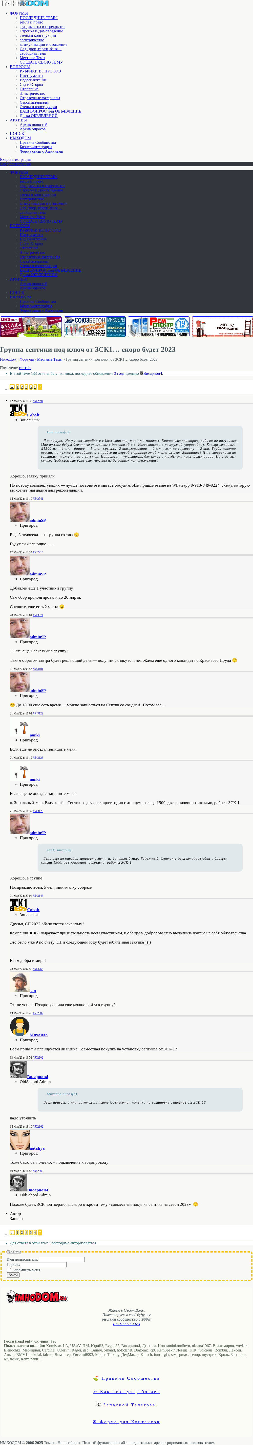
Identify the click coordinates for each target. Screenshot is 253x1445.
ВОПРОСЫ (20, 67)
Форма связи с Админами (41, 151)
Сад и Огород (31, 84)
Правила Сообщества (38, 142)
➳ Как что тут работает (126, 1391)
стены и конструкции (38, 35)
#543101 (38, 669)
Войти (13, 1275)
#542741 (38, 498)
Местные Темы (32, 58)
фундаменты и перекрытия (42, 26)
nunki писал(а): (60, 850)
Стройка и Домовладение (41, 31)
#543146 (38, 896)
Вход (4, 159)
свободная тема (33, 53)
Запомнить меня (26, 1270)
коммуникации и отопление (43, 44)
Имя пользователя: (23, 1259)
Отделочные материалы (40, 98)
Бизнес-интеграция (36, 147)
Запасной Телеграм (128, 1405)
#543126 (38, 811)
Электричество (32, 93)
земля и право (31, 22)
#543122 (38, 713)
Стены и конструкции (38, 107)
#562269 (38, 1171)
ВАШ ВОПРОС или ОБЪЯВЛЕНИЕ (50, 111)
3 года (120, 373)
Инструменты (31, 75)
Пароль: (14, 1264)
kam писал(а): (58, 432)
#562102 (38, 1057)
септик (25, 368)
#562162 (38, 1126)
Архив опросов (33, 129)
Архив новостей (33, 124)
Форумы (27, 359)
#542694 (38, 401)
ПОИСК (17, 133)
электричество (32, 40)
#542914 (38, 552)
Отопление (29, 89)
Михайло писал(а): (63, 1094)
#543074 (38, 615)
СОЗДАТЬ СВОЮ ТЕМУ (41, 62)
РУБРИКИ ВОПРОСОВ (40, 71)
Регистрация (20, 159)
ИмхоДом (8, 359)
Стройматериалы (34, 102)
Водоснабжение (33, 80)
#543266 (38, 969)
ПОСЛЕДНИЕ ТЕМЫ (39, 18)
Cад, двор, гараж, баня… (41, 49)
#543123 (38, 757)
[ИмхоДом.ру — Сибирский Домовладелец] (24, 5)
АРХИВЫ (18, 120)
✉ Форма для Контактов (126, 1421)
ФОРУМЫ (19, 13)
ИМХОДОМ (20, 138)
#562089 (38, 1013)
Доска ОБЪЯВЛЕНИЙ (39, 116)
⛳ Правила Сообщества (126, 1378)
